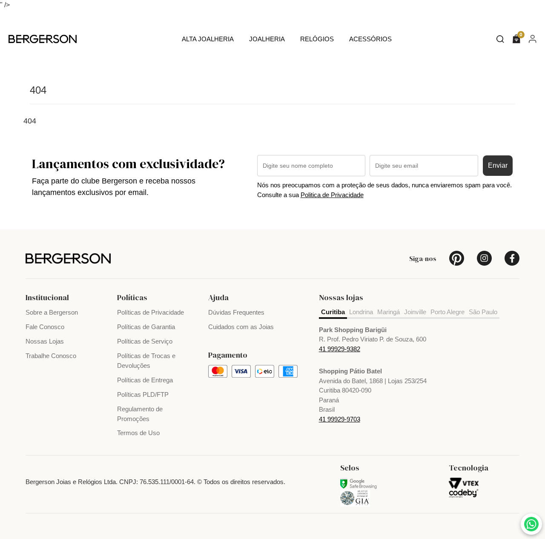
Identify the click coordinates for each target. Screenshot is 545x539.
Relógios (317, 39)
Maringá (388, 311)
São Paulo (483, 311)
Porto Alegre (447, 311)
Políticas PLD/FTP (143, 394)
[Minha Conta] (532, 38)
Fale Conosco (45, 326)
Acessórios (370, 39)
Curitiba (333, 311)
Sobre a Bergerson (52, 312)
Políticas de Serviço (144, 341)
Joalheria (267, 39)
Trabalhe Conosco (51, 355)
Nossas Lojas (45, 341)
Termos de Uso (138, 432)
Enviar (498, 165)
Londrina (361, 311)
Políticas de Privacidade (150, 312)
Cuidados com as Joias (241, 326)
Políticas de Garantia (146, 326)
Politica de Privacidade (332, 194)
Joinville (415, 311)
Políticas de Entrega (145, 380)
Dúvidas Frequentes (236, 312)
